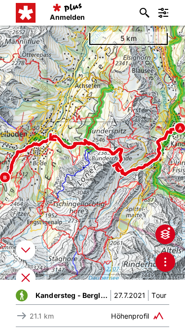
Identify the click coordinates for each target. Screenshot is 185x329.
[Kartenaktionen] (165, 262)
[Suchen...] (144, 13)
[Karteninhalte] (165, 234)
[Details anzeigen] (26, 250)
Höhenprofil (130, 316)
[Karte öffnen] (26, 278)
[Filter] (163, 13)
